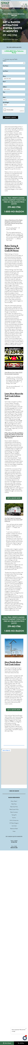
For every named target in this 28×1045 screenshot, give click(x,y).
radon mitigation (17, 301)
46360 (16, 682)
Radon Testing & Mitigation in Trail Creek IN (12, 248)
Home (2, 10)
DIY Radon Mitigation (14, 823)
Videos (14, 831)
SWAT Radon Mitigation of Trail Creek (13, 719)
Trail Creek (7, 402)
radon (11, 156)
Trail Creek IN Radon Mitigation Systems (14, 435)
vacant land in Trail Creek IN (12, 693)
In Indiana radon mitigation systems (14, 549)
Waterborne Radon (14, 828)
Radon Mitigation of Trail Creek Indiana (13, 609)
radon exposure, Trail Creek (13, 446)
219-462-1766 (24, 6)
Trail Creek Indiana (12, 664)
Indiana (6, 335)
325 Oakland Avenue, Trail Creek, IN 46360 (14, 677)
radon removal (8, 472)
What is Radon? (14, 801)
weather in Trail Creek (10, 699)
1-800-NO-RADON (5, 6)
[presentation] (14, 110)
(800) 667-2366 (14, 847)
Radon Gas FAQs (14, 806)
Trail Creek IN (8, 128)
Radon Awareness (14, 812)
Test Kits (14, 817)
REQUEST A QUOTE (10, 117)
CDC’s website (15, 267)
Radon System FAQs (14, 809)
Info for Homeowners (14, 820)
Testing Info (14, 815)
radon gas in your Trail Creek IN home (13, 586)
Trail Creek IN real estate (12, 684)
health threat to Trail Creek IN (14, 138)
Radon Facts (14, 804)
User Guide (14, 826)
